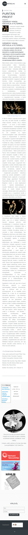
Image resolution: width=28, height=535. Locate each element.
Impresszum (5, 525)
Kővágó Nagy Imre (16, 116)
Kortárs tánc (8, 10)
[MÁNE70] (10, 480)
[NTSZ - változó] (10, 465)
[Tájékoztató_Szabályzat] (16, 392)
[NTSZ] (10, 455)
